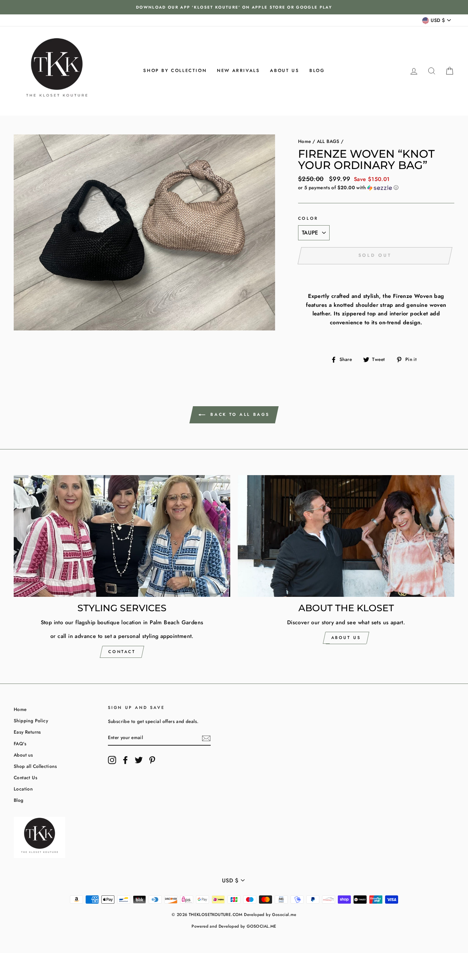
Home (304, 141)
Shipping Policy (31, 720)
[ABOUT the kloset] (346, 536)
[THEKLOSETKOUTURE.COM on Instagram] (112, 760)
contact (121, 652)
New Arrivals (238, 70)
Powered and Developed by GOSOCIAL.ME (234, 926)
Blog (316, 70)
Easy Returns (27, 731)
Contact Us (25, 777)
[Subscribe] (206, 738)
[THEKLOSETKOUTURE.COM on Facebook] (125, 760)
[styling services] (122, 536)
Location (23, 788)
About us (284, 70)
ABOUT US (346, 638)
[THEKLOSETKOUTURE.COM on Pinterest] (152, 760)
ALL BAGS (328, 141)
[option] (234, 7)
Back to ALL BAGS (239, 414)
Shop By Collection (175, 70)
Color (308, 218)
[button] (376, 187)
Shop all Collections (35, 766)
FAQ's (20, 743)
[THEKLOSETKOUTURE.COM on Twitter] (139, 760)
